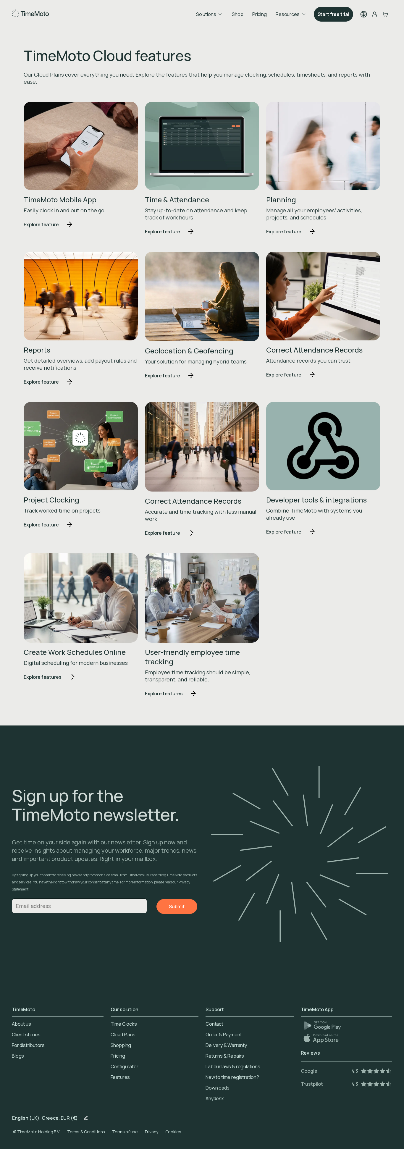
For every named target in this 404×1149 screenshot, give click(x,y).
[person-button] (374, 14)
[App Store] (321, 1038)
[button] (363, 14)
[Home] (30, 14)
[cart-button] (385, 14)
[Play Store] (322, 1025)
